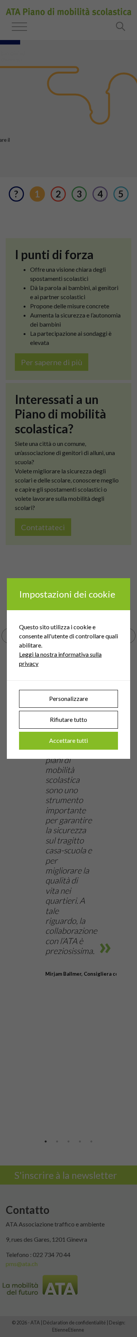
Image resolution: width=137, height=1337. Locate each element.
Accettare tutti (68, 740)
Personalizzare (68, 698)
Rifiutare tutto (68, 719)
